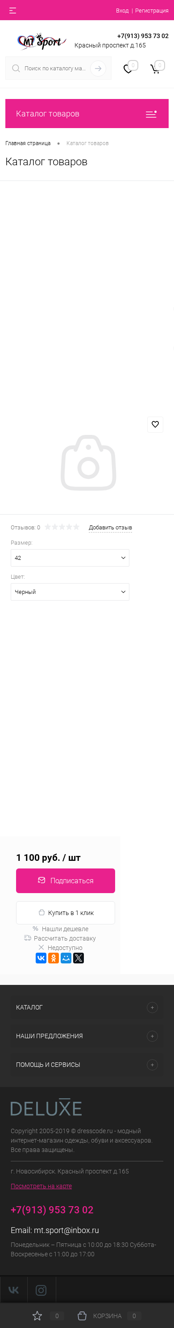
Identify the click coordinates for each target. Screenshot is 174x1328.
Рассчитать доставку (65, 938)
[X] (78, 958)
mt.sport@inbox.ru (66, 1230)
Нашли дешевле (65, 929)
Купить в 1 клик (71, 912)
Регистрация (152, 10)
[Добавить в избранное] (155, 425)
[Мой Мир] (66, 958)
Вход (122, 10)
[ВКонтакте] (41, 958)
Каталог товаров (47, 113)
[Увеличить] (87, 464)
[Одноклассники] (53, 958)
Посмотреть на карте (41, 1186)
